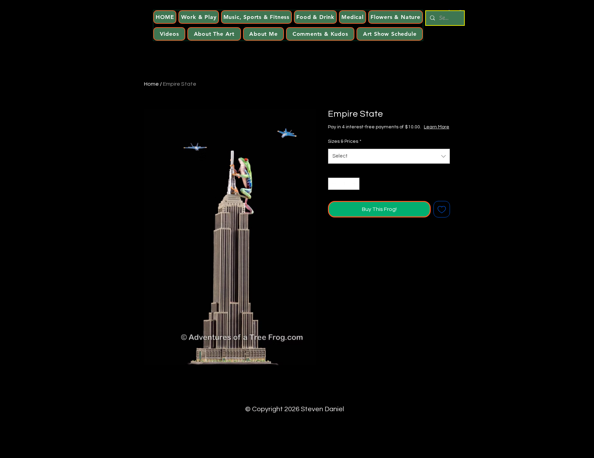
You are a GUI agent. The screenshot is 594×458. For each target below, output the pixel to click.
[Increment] (355, 184)
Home (151, 84)
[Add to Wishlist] (441, 209)
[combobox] (389, 156)
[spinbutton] (344, 184)
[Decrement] (333, 184)
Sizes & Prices (344, 141)
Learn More (436, 127)
